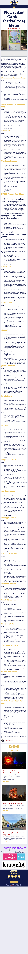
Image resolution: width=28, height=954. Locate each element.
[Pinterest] (9, 876)
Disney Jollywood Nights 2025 (13, 803)
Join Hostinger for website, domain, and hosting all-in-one (14, 847)
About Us (7, 879)
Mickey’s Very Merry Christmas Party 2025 (13, 834)
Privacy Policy (13, 879)
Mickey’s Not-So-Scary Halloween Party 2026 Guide (12, 772)
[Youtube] (19, 876)
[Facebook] (12, 876)
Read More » (6, 781)
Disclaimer (20, 879)
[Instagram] (15, 876)
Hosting (13, 885)
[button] (14, 7)
